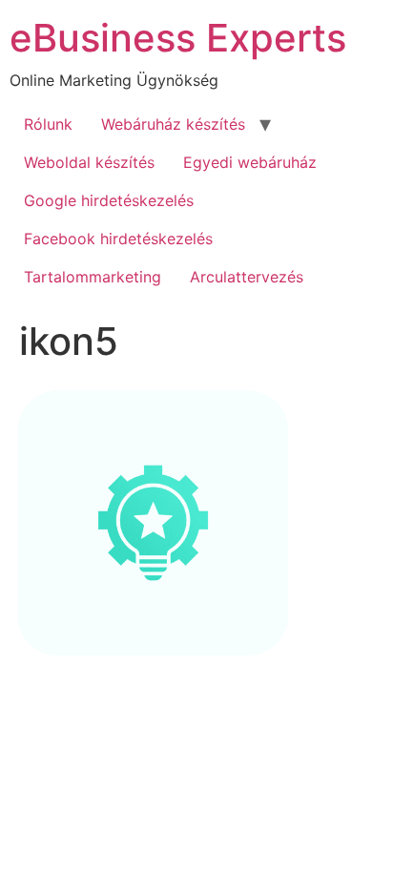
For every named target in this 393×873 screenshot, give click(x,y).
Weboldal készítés (89, 162)
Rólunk (48, 124)
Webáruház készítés (173, 124)
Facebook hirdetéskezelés (118, 238)
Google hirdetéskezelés (109, 200)
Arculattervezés (246, 276)
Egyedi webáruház (250, 162)
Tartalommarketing (92, 276)
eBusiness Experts (178, 37)
